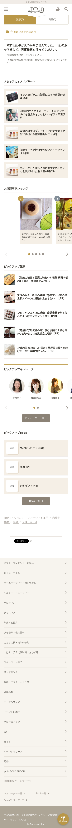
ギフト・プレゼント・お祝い (19, 563)
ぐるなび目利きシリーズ (33, 815)
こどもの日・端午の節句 (16, 642)
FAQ (21, 820)
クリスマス (9, 612)
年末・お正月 (11, 622)
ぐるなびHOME (11, 815)
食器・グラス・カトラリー (17, 682)
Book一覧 (41, 793)
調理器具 (8, 692)
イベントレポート (13, 711)
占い (6, 731)
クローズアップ (12, 722)
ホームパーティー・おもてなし (20, 583)
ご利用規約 (53, 815)
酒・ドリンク (11, 672)
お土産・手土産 (12, 573)
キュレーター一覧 (13, 793)
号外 (6, 761)
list (31, 541)
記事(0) (20, 19)
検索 (66, 9)
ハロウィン (9, 602)
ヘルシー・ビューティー (16, 593)
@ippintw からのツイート (18, 780)
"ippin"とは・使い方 (14, 800)
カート (57, 9)
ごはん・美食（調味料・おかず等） (22, 652)
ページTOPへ (36, 531)
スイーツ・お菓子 (13, 662)
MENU (6, 9)
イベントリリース (13, 751)
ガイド (7, 741)
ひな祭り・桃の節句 (14, 632)
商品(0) (52, 19)
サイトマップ (10, 820)
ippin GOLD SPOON (14, 771)
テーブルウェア (12, 702)
